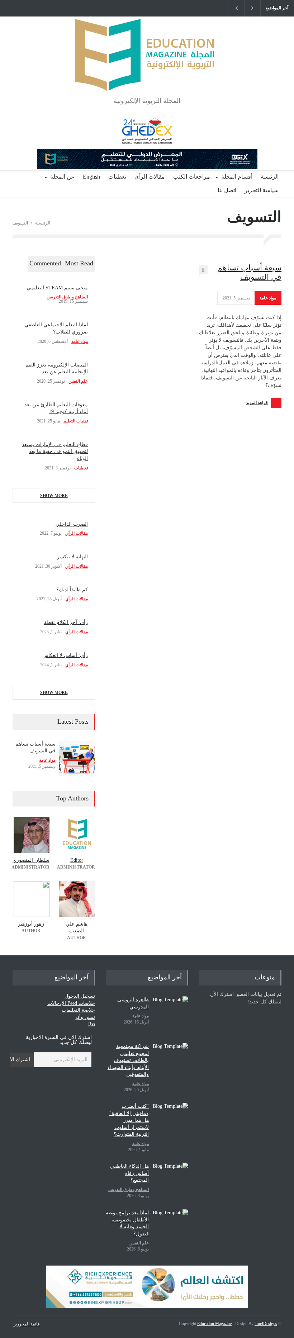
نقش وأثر (85, 1017)
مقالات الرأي (149, 177)
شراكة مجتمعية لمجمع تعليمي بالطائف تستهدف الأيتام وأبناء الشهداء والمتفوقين (128, 1060)
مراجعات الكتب (191, 177)
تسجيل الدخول (80, 996)
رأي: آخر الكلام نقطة (66, 622)
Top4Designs (266, 1323)
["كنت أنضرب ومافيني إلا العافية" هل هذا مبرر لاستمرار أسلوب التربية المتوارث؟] (170, 1121)
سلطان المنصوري (31, 860)
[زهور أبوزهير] (31, 899)
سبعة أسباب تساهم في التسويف (249, 272)
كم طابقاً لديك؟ (70, 589)
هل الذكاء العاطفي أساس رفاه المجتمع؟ (129, 1173)
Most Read (79, 263)
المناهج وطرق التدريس (67, 296)
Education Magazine (214, 1323)
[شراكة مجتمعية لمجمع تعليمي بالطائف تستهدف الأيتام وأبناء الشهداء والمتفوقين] (170, 1061)
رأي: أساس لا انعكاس (65, 655)
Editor (76, 860)
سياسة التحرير (262, 190)
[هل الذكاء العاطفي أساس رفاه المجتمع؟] (170, 1180)
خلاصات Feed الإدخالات (71, 1003)
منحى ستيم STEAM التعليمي (57, 287)
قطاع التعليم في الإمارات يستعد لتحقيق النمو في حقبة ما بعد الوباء (55, 451)
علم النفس (78, 381)
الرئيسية (42, 223)
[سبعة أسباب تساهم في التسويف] (77, 758)
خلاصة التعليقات (78, 1010)
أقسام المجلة (236, 177)
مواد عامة (268, 298)
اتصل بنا (227, 190)
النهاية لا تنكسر (72, 556)
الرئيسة (270, 177)
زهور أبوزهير (31, 924)
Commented (45, 263)
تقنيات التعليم (75, 421)
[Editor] (76, 835)
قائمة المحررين (26, 1324)
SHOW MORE (54, 495)
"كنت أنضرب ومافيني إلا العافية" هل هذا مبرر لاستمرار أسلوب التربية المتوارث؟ (129, 1120)
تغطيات (117, 177)
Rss (91, 1024)
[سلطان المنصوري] (31, 835)
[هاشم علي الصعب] (76, 899)
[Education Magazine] (147, 79)
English (91, 177)
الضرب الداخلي (72, 524)
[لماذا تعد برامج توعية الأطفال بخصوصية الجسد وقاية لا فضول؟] (170, 1227)
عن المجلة (62, 177)
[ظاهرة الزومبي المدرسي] (170, 1014)
